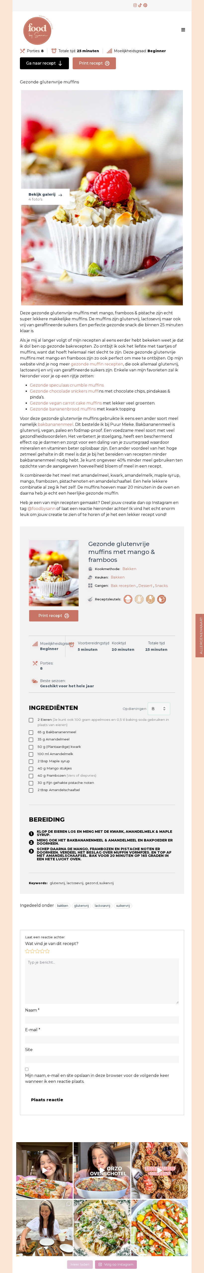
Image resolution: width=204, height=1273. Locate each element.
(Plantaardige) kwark (59, 747)
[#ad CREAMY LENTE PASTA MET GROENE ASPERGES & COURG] (102, 1228)
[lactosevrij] (150, 599)
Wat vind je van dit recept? (51, 943)
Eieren (103, 722)
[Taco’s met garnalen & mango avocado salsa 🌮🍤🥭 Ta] (159, 1228)
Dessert (145, 585)
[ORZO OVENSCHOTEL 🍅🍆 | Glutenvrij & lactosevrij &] (102, 1170)
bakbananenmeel (55, 424)
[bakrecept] (128, 599)
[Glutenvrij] (139, 599)
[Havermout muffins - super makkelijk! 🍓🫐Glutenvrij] (159, 1170)
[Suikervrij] (161, 599)
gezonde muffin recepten (97, 364)
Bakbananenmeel (57, 732)
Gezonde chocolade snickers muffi (64, 391)
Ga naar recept (41, 63)
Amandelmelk (55, 754)
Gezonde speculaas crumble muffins (67, 385)
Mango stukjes (55, 768)
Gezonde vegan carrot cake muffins (66, 403)
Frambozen (67, 775)
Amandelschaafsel (59, 790)
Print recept (91, 63)
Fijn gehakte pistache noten (66, 783)
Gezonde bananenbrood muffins (63, 409)
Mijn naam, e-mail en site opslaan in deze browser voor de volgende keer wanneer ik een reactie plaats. (97, 1078)
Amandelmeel (53, 739)
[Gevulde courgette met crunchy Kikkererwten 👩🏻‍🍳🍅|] (44, 1170)
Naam (32, 1010)
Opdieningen (135, 709)
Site (29, 1049)
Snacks (161, 585)
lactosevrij (102, 906)
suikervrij (123, 906)
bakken (62, 906)
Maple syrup (54, 761)
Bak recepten (123, 585)
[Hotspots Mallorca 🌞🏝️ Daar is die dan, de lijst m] (44, 1228)
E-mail (32, 1029)
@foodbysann (41, 508)
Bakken (129, 569)
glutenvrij (81, 906)
